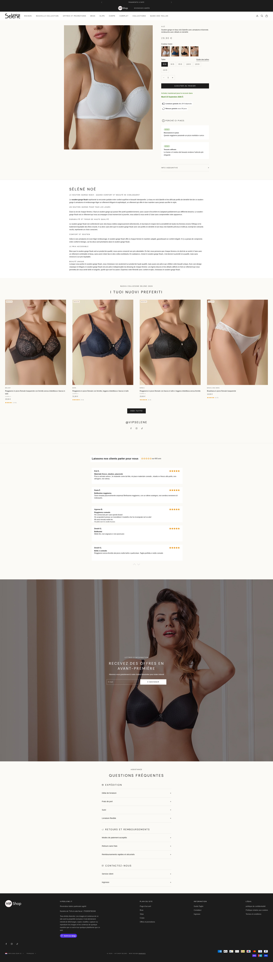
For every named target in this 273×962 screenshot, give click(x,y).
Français (30, 953)
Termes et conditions (253, 914)
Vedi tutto (136, 411)
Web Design (137, 953)
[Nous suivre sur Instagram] (136, 428)
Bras (92, 16)
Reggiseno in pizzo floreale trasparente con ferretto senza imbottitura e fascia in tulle (35, 392)
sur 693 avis (156, 458)
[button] (134, 564)
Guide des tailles (159, 16)
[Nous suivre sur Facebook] (131, 428)
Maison (28, 16)
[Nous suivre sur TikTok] (142, 428)
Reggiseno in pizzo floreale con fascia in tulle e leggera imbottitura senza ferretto (170, 391)
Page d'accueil (145, 906)
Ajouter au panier (185, 86)
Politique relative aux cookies (257, 910)
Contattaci (197, 910)
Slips (102, 16)
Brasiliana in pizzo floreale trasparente (221, 391)
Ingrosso (197, 914)
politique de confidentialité (256, 906)
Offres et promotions (74, 16)
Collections (139, 16)
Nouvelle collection (47, 16)
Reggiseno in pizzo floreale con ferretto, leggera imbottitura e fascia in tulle (100, 391)
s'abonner (153, 682)
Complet (124, 16)
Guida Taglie (198, 906)
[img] (146, 458)
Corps (112, 16)
